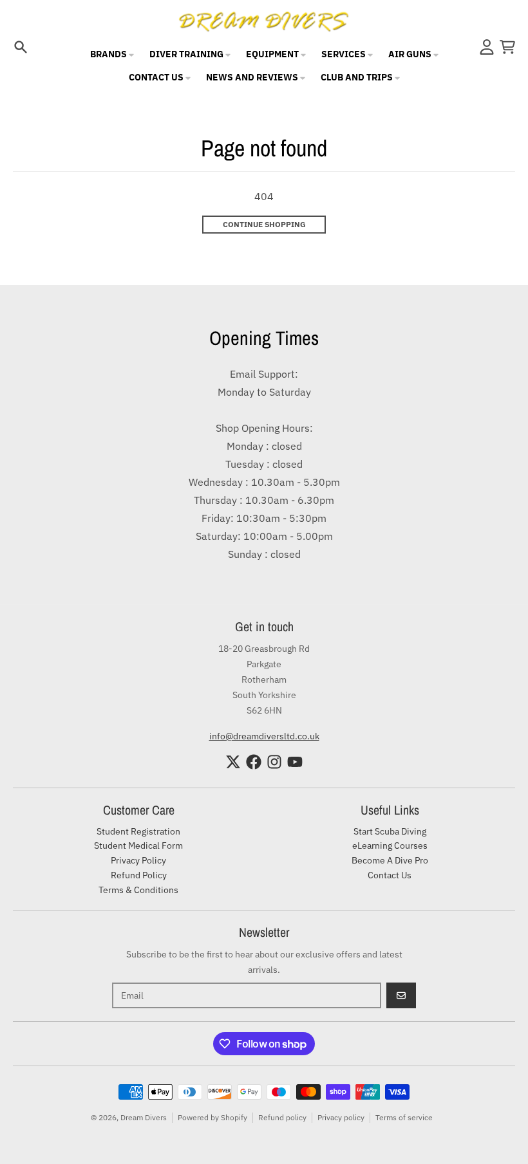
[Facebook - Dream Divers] (253, 762)
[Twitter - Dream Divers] (233, 762)
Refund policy (282, 1117)
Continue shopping (264, 224)
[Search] (20, 47)
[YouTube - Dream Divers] (295, 762)
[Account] (487, 47)
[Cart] (507, 47)
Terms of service (404, 1117)
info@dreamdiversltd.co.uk (264, 736)
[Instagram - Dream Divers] (274, 762)
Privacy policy (340, 1117)
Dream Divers (143, 1117)
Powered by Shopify (212, 1117)
